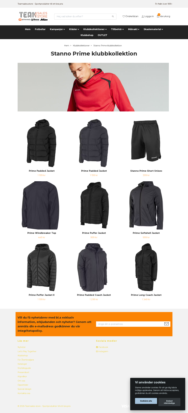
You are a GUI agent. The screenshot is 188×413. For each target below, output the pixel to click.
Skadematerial (152, 29)
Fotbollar (40, 29)
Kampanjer (56, 29)
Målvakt (132, 29)
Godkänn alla (146, 401)
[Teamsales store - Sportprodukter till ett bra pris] (33, 16)
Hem (28, 29)
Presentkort (23, 372)
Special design (24, 389)
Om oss (21, 381)
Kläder (73, 29)
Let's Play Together (27, 351)
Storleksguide (24, 368)
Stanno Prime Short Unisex (146, 171)
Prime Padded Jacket (42, 171)
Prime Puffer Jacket (94, 233)
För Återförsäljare (26, 360)
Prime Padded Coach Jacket (94, 295)
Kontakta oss (24, 393)
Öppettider (23, 385)
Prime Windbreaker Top (41, 233)
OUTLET (102, 35)
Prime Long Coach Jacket (146, 295)
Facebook (103, 347)
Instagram (103, 351)
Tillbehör (116, 29)
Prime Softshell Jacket (146, 233)
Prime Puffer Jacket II (42, 295)
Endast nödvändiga (169, 402)
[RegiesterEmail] (166, 324)
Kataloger (22, 364)
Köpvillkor (22, 376)
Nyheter (22, 347)
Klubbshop (87, 35)
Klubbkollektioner (94, 29)
